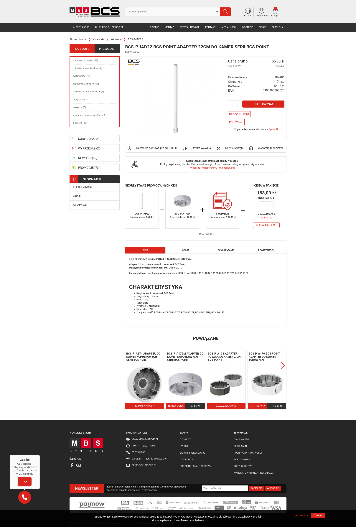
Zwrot (184, 446)
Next (282, 365)
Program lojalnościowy (195, 466)
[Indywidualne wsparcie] (222, 201)
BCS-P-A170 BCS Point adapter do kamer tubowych (264, 356)
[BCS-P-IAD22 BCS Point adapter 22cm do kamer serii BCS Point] (142, 201)
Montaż (169, 27)
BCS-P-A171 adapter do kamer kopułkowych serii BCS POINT (143, 356)
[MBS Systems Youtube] (79, 465)
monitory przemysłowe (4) (86, 84)
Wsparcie (247, 27)
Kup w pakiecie (266, 225)
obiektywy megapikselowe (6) (87, 68)
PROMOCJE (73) (89, 167)
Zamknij (318, 515)
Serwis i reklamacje (192, 452)
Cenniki (76, 196)
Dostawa (185, 439)
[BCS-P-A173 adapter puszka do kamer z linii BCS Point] (226, 384)
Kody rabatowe (243, 466)
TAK (24, 481)
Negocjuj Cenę (239, 114)
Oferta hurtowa (189, 27)
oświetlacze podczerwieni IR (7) (88, 91)
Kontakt (210, 27)
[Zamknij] (39, 455)
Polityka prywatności (248, 452)
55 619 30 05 (82, 27)
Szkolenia (278, 27)
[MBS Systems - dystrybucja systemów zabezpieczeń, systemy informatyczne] (95, 444)
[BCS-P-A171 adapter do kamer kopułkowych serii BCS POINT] (144, 384)
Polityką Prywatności (180, 516)
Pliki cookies (242, 459)
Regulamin (240, 446)
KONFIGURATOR (89, 139)
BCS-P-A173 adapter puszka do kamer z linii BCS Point (225, 356)
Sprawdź (273, 129)
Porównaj (236, 122)
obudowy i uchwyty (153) (85, 60)
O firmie (154, 27)
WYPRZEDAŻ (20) (90, 148)
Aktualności (228, 27)
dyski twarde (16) (81, 76)
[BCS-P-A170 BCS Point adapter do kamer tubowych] (267, 384)
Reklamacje (79, 205)
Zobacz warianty (145, 406)
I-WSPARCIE (222, 213)
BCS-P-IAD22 (142, 213)
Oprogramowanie (82, 187)
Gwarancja (187, 459)
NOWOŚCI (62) (87, 158)
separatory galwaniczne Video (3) (89, 115)
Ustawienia (302, 515)
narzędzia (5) (79, 107)
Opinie (262, 27)
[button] (24, 497)
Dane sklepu (241, 439)
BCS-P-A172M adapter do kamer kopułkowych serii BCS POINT (185, 356)
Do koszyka (263, 104)
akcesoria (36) (80, 123)
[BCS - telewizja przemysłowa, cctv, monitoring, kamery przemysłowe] (95, 12)
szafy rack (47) (80, 99)
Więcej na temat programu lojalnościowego (212, 167)
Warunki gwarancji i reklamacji (254, 472)
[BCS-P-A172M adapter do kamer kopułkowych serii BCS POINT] (182, 201)
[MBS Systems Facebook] (72, 465)
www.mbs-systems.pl (145, 439)
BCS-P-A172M (182, 213)
